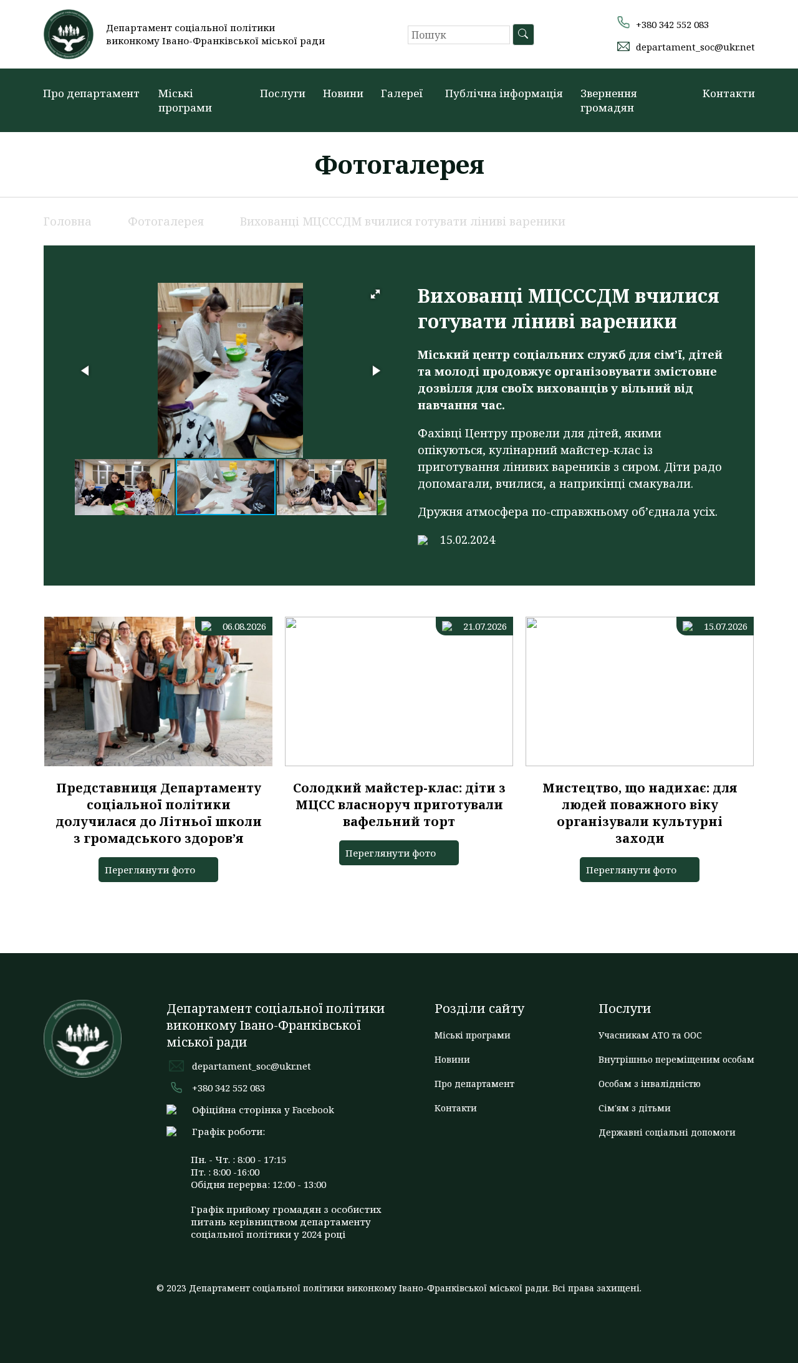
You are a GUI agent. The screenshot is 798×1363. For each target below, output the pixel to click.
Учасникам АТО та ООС (650, 1035)
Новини (343, 93)
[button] (776, 20)
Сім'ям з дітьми (634, 1108)
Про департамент (91, 93)
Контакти (729, 93)
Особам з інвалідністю (649, 1084)
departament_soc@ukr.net (695, 46)
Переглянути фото (150, 869)
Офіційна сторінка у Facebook (263, 1109)
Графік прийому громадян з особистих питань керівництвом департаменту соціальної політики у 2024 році (286, 1221)
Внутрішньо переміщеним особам (676, 1059)
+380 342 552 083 (672, 24)
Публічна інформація (504, 93)
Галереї (402, 93)
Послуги (282, 93)
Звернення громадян (608, 100)
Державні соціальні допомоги (667, 1132)
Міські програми (185, 100)
